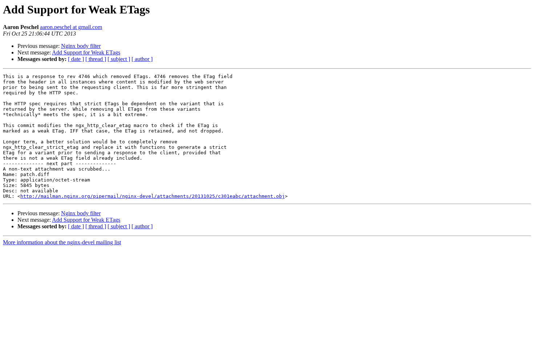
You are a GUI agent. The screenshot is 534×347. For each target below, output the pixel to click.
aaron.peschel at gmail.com (71, 27)
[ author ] (142, 59)
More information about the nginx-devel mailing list (62, 242)
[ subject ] (119, 59)
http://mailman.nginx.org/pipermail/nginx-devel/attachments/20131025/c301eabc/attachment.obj (152, 196)
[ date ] (76, 59)
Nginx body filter (81, 46)
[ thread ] (95, 59)
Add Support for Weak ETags (86, 52)
